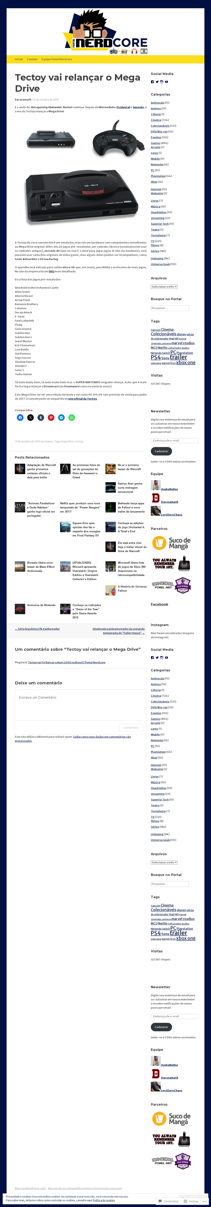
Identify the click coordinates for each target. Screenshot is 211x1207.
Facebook (159, 604)
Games (49, 441)
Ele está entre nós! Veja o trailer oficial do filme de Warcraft (132, 547)
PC (152, 170)
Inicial (19, 59)
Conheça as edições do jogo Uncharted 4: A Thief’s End (131, 527)
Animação (157, 102)
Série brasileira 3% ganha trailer (37, 629)
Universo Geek (160, 264)
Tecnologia (158, 235)
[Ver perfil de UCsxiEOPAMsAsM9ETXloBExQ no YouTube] (166, 81)
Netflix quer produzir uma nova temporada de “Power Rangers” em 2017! (80, 507)
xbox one (186, 362)
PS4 (156, 357)
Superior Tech (160, 224)
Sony (165, 358)
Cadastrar (161, 451)
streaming (158, 218)
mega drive (67, 441)
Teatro (155, 229)
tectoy (79, 441)
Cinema (156, 120)
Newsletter (160, 411)
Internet (156, 189)
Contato (32, 59)
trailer (178, 357)
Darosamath (23, 99)
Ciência (156, 114)
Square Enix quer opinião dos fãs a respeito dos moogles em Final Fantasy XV (86, 529)
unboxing (156, 363)
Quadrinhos (158, 212)
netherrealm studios (178, 348)
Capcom (155, 330)
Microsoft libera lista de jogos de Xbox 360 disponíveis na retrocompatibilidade (131, 569)
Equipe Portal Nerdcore (57, 59)
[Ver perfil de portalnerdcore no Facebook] (152, 81)
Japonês (138, 107)
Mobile (155, 158)
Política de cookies (104, 1200)
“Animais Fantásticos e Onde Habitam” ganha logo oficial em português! (41, 509)
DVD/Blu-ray (159, 131)
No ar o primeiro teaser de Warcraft (129, 467)
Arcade (155, 147)
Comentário (131, 727)
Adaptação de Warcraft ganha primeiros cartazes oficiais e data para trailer (41, 471)
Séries (155, 251)
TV (153, 241)
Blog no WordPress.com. (30, 1188)
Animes (156, 108)
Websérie (157, 193)
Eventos (156, 137)
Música (155, 206)
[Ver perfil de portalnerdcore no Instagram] (161, 81)
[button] (52, 138)
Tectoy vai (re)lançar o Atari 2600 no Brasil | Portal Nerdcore (67, 662)
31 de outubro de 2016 (46, 99)
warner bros (169, 363)
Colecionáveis (160, 126)
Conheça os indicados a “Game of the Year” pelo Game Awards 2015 (87, 611)
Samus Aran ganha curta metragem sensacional (130, 487)
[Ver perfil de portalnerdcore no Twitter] (157, 81)
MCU (154, 348)
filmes (155, 245)
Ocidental (123, 107)
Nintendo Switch (160, 353)
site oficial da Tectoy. (82, 398)
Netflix (163, 348)
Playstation (158, 176)
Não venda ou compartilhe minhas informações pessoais (85, 1188)
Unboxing (157, 258)
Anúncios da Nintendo (41, 605)
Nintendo (157, 164)
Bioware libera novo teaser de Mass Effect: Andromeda (41, 567)
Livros (155, 201)
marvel (173, 338)
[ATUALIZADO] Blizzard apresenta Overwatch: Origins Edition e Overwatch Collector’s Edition (85, 571)
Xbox (154, 182)
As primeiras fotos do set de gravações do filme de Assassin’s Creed (86, 471)
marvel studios (183, 343)
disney (181, 334)
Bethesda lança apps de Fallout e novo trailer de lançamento (131, 507)
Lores (154, 153)
